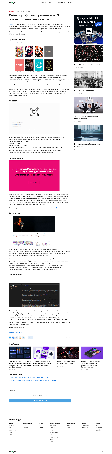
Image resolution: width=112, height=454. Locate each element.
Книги (70, 2)
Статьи (42, 2)
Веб (10, 427)
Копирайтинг (99, 430)
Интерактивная (54, 437)
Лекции (11, 434)
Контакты (22, 451)
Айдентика (11, 425)
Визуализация (54, 432)
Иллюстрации (12, 429)
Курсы (51, 441)
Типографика (85, 425)
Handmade (53, 425)
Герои (51, 434)
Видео (51, 430)
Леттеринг (26, 425)
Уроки (51, 2)
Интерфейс (99, 427)
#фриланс (18, 333)
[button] (102, 2)
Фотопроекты (70, 429)
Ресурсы (60, 2)
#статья (11, 333)
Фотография (85, 427)
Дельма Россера (61, 208)
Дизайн (98, 425)
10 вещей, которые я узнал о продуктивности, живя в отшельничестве (32, 380)
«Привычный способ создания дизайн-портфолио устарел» (29, 377)
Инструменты (12, 430)
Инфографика (99, 429)
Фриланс (11, 11)
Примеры (25, 427)
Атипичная (53, 427)
